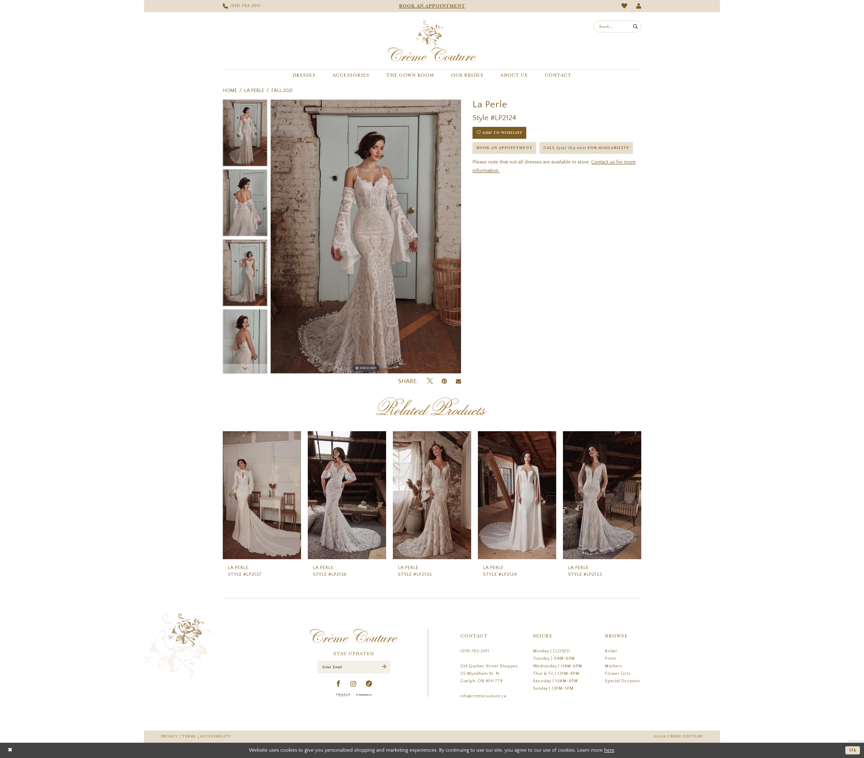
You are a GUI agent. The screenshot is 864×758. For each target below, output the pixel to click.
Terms (189, 736)
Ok (853, 750)
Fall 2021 (282, 90)
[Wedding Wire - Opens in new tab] (364, 695)
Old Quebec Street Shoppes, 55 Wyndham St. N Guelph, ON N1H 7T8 (489, 674)
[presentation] (262, 495)
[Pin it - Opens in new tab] (444, 381)
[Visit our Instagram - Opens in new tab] (353, 684)
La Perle (254, 90)
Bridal (611, 651)
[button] (639, 6)
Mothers (613, 666)
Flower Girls (617, 673)
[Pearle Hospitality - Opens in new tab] (343, 695)
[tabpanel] (245, 134)
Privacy (169, 736)
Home (230, 90)
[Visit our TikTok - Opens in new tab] (369, 684)
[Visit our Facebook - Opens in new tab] (338, 684)
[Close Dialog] (10, 750)
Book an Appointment (505, 148)
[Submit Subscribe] (384, 667)
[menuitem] (241, 6)
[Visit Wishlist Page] (624, 6)
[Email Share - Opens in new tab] (458, 381)
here (609, 750)
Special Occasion (622, 681)
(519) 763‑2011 (474, 651)
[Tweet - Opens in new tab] (430, 381)
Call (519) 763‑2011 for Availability (586, 148)
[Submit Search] (635, 26)
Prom (610, 658)
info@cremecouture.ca (483, 696)
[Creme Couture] (432, 41)
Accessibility (215, 736)
